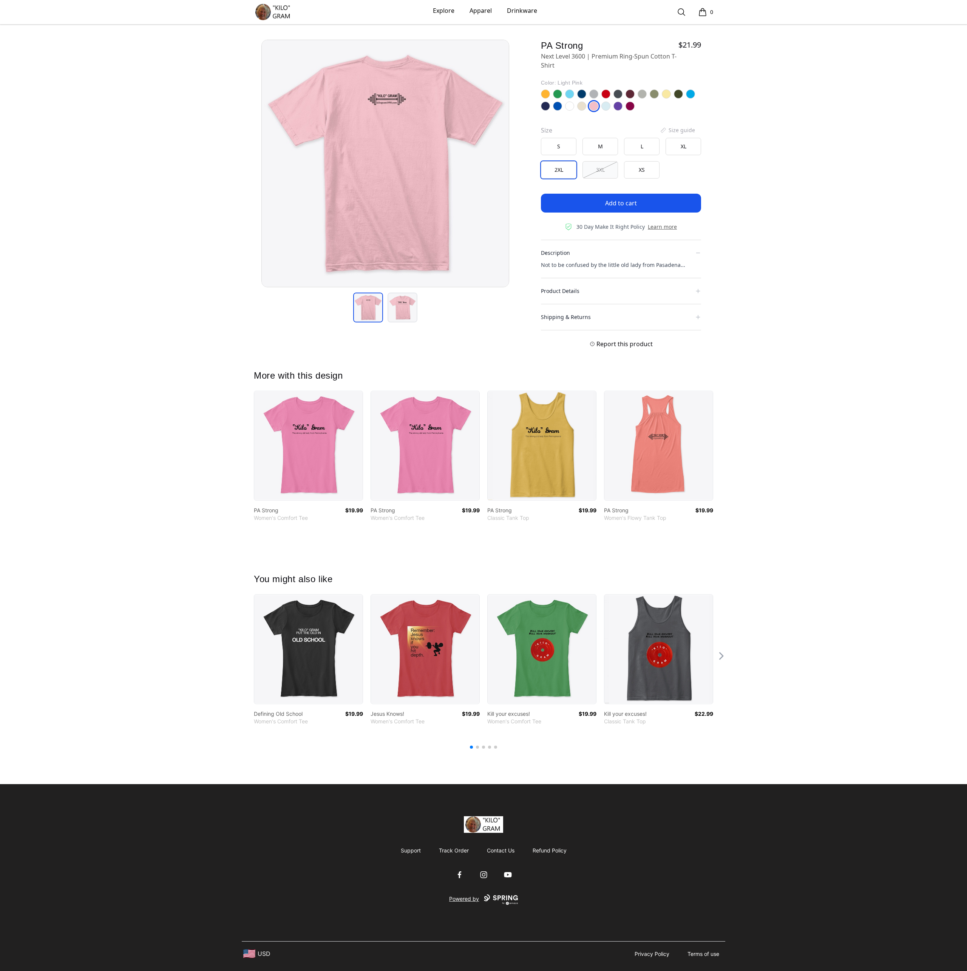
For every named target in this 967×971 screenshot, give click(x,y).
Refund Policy (550, 850)
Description (555, 252)
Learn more (662, 226)
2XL (559, 169)
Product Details (560, 290)
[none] (677, 130)
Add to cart (621, 203)
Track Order (454, 850)
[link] (308, 445)
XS (642, 169)
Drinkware (522, 10)
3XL (600, 169)
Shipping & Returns (566, 317)
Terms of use (703, 954)
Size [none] (546, 130)
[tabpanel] (385, 163)
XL (683, 146)
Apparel (481, 10)
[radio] (558, 146)
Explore (443, 10)
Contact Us (500, 850)
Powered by (464, 898)
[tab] (368, 307)
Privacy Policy (652, 954)
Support (411, 850)
